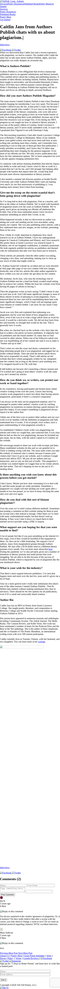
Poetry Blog (44, 4)
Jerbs (49, 955)
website (41, 641)
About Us (4, 955)
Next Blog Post (25, 953)
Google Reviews (31, 958)
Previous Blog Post (9, 953)
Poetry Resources (16, 4)
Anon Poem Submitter (34, 955)
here (50, 549)
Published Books (31, 4)
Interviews (5, 44)
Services (4, 4)
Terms (18, 958)
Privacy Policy (6, 958)
